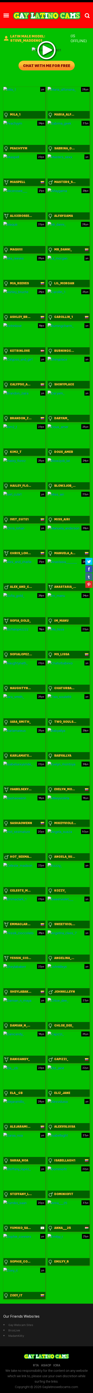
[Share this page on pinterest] (89, 584)
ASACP (46, 1365)
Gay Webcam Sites (20, 1325)
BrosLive (14, 1330)
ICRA (56, 1365)
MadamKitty (16, 1335)
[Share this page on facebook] (89, 568)
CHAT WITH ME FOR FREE (46, 65)
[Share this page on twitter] (89, 561)
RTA (36, 1365)
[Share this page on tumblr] (89, 576)
